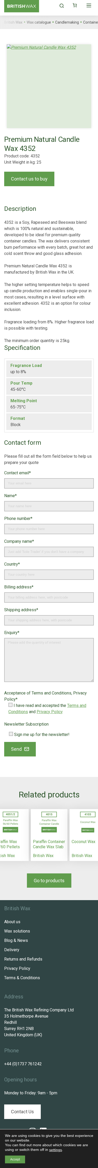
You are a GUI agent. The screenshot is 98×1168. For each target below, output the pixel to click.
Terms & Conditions (22, 977)
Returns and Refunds (23, 959)
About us (12, 921)
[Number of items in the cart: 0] (75, 5)
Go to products (49, 880)
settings (55, 1150)
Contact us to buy (29, 179)
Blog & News (16, 940)
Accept (15, 1159)
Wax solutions (17, 931)
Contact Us (22, 1111)
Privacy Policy (50, 711)
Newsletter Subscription (26, 724)
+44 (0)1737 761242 (23, 1063)
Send (16, 749)
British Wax (43, 855)
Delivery (11, 949)
